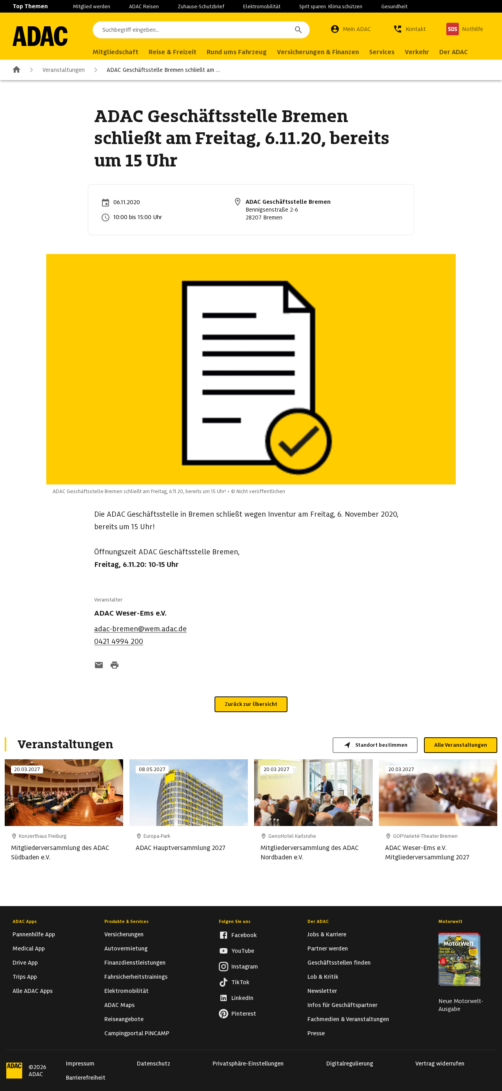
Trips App (25, 976)
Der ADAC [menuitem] (453, 52)
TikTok (240, 982)
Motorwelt (450, 921)
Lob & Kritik (322, 976)
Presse (316, 1033)
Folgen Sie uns (235, 921)
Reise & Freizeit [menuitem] (172, 52)
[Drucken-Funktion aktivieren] (114, 665)
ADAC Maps (119, 1005)
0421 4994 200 (118, 641)
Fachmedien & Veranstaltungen (348, 1019)
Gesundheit (394, 6)
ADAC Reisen (144, 6)
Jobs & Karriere (326, 934)
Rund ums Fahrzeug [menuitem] (237, 52)
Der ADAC (318, 921)
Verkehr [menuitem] (417, 52)
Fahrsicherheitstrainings (135, 976)
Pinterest (243, 1013)
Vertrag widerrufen (439, 1063)
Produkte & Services (126, 921)
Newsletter (322, 990)
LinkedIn (242, 997)
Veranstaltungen (63, 69)
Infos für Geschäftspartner (342, 1005)
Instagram (244, 966)
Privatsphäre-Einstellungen (248, 1063)
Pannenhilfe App (34, 934)
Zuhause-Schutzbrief (201, 6)
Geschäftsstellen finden (339, 962)
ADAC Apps (25, 921)
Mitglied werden (91, 6)
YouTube (242, 950)
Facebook (244, 935)
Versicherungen (124, 934)
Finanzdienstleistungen (135, 962)
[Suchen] (298, 30)
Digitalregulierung (349, 1063)
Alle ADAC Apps (33, 990)
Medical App (29, 948)
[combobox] (201, 29)
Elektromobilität (261, 6)
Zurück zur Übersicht (251, 704)
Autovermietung (125, 948)
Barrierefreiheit (85, 1077)
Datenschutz (153, 1063)
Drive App (25, 962)
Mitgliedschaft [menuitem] (115, 52)
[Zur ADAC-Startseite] (40, 36)
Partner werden (327, 948)
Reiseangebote (124, 1019)
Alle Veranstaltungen (460, 745)
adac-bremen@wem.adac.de (140, 628)
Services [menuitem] (382, 52)
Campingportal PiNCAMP (136, 1033)
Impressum (80, 1063)
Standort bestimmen (381, 745)
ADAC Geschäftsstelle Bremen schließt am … (163, 69)
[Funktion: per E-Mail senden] (99, 665)
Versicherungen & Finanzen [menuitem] (318, 52)
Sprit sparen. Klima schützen (330, 6)
